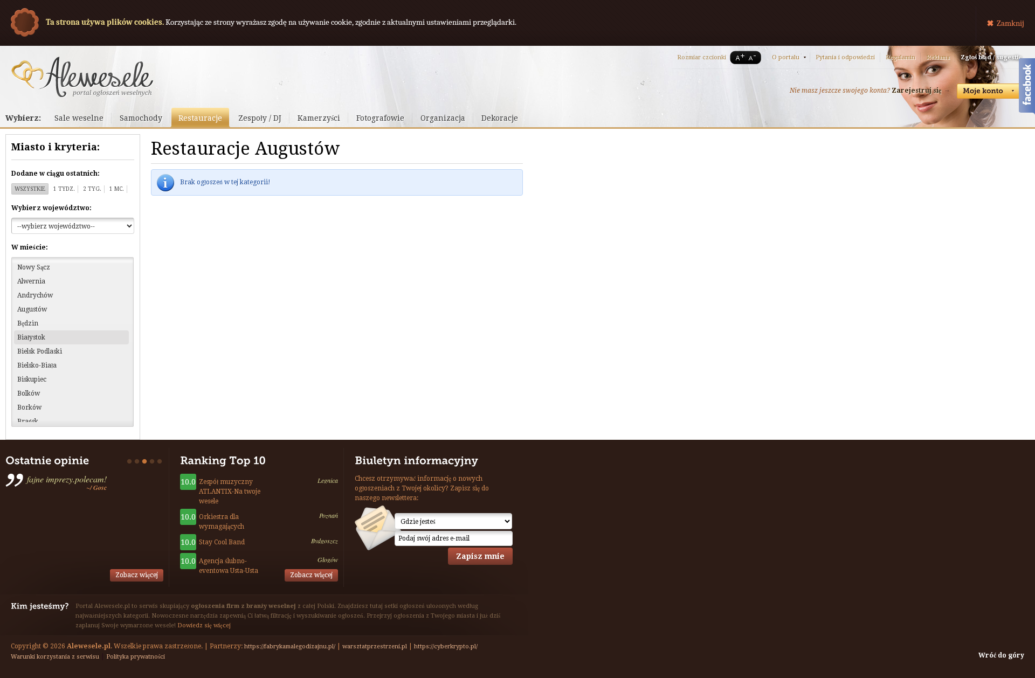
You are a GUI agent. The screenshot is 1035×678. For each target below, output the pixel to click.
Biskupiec (31, 379)
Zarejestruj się (916, 90)
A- (754, 57)
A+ (738, 57)
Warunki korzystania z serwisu (55, 656)
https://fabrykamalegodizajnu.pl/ (289, 646)
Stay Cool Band (222, 542)
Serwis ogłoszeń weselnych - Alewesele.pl (82, 77)
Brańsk (27, 421)
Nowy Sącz (33, 267)
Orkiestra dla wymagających (221, 521)
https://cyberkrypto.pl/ (446, 646)
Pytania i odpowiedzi (845, 57)
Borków (29, 407)
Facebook (1027, 87)
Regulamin (900, 57)
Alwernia (31, 281)
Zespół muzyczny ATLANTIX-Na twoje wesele (229, 491)
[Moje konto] (989, 91)
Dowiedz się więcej (204, 625)
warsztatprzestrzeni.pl (374, 646)
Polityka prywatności (135, 656)
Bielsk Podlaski (39, 351)
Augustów (32, 309)
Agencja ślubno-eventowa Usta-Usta (228, 566)
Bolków (28, 393)
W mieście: (29, 247)
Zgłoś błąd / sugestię (991, 57)
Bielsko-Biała (37, 365)
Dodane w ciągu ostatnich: (55, 173)
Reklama (938, 57)
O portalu (785, 57)
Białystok (31, 337)
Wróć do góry (1001, 655)
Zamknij (1010, 23)
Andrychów (35, 295)
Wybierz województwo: (51, 208)
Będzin (27, 323)
